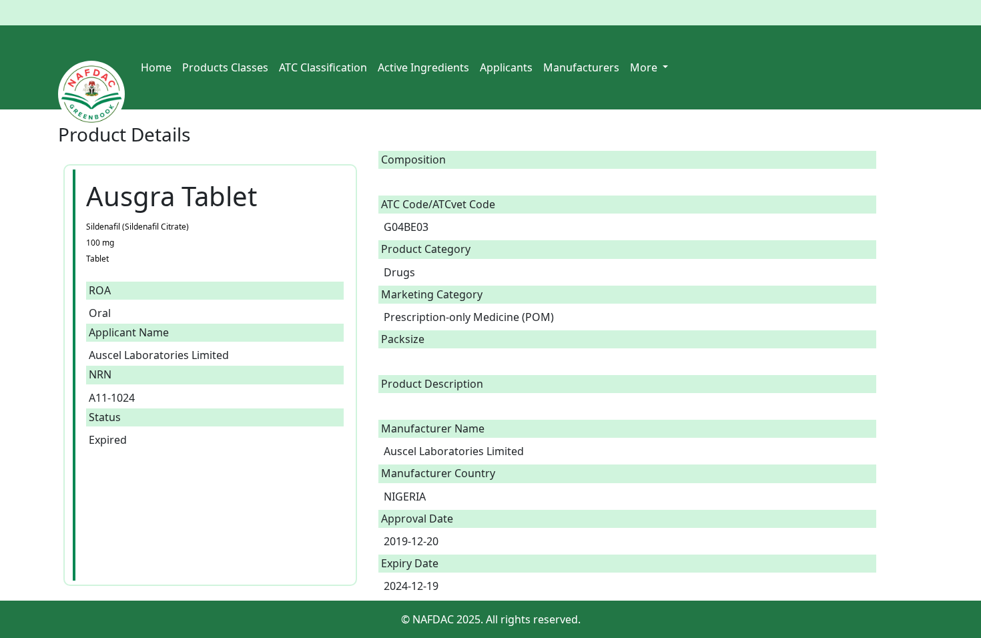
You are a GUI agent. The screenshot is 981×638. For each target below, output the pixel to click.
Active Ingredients (423, 67)
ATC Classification (323, 67)
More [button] (645, 67)
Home (156, 67)
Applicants (506, 67)
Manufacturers (581, 67)
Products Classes (225, 67)
